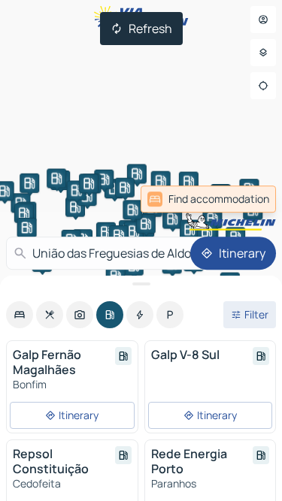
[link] (208, 199)
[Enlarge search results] (141, 284)
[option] (19, 314)
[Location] (263, 85)
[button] (189, 182)
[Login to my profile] (263, 19)
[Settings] (263, 52)
